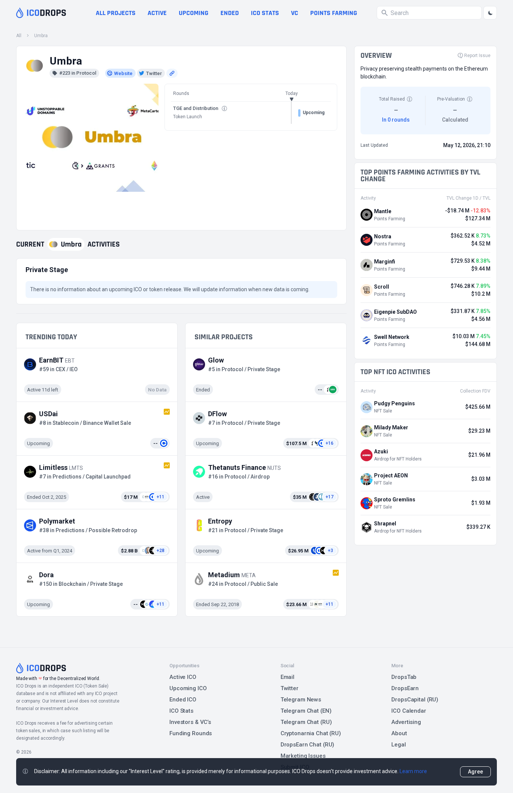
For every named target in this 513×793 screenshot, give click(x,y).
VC (294, 13)
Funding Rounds (190, 733)
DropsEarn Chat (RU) (308, 744)
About (399, 733)
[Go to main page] (41, 13)
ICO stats (265, 13)
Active (157, 13)
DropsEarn (405, 688)
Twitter (290, 688)
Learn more (413, 771)
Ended (229, 13)
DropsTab (403, 677)
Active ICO (182, 677)
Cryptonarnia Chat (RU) (311, 733)
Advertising (406, 722)
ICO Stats (181, 710)
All (18, 35)
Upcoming (193, 13)
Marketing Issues (303, 755)
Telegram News (301, 699)
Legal (398, 744)
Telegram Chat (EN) (306, 710)
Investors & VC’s (190, 722)
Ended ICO (182, 699)
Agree (475, 772)
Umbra (41, 35)
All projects (116, 13)
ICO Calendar (408, 710)
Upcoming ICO (188, 688)
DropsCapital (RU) (414, 699)
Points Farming (333, 13)
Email (287, 677)
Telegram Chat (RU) (306, 722)
